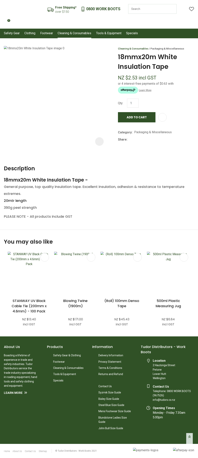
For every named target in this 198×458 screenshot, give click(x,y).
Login (182, 9)
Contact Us (105, 386)
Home (7, 451)
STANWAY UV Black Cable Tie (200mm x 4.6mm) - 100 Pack (29, 306)
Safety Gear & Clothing (67, 355)
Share (122, 139)
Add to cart (137, 117)
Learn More (13, 393)
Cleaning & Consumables (74, 33)
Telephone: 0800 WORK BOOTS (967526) (172, 393)
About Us (17, 451)
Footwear (46, 33)
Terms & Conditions (110, 367)
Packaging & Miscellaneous (167, 48)
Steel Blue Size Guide (111, 405)
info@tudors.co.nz (164, 399)
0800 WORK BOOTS (103, 9)
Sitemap (43, 451)
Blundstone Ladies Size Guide (112, 419)
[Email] (141, 139)
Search (172, 9)
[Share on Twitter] (135, 140)
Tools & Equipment (108, 33)
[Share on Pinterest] (147, 139)
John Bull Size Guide (110, 428)
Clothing (29, 33)
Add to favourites (44, 257)
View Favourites (191, 9)
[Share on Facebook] (130, 139)
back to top (189, 438)
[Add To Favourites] (162, 117)
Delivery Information (110, 355)
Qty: (120, 103)
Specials (132, 33)
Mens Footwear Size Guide (114, 411)
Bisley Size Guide (108, 398)
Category (125, 132)
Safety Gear (12, 33)
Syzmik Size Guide (109, 392)
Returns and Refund (110, 374)
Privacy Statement (109, 361)
